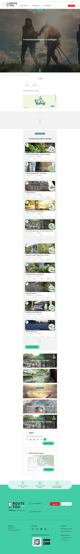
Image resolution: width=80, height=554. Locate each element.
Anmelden (66, 504)
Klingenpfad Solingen (31, 293)
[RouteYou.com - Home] (11, 4)
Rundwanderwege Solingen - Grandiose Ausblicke (38, 154)
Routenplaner (48, 469)
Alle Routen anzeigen (32, 347)
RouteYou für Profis (65, 1)
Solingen (41, 78)
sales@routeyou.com (67, 531)
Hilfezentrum (65, 540)
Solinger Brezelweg (30, 192)
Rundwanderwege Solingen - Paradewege (36, 173)
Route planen (37, 503)
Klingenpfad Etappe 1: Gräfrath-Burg (35, 274)
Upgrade (71, 5)
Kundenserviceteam (67, 537)
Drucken (35, 85)
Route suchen (37, 511)
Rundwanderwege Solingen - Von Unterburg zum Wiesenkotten (41, 231)
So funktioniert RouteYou (53, 1)
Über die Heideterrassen (32, 331)
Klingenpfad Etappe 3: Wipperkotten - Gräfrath (37, 255)
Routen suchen (48, 443)
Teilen (27, 85)
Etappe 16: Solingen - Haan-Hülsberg (35, 211)
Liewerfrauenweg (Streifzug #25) (34, 312)
